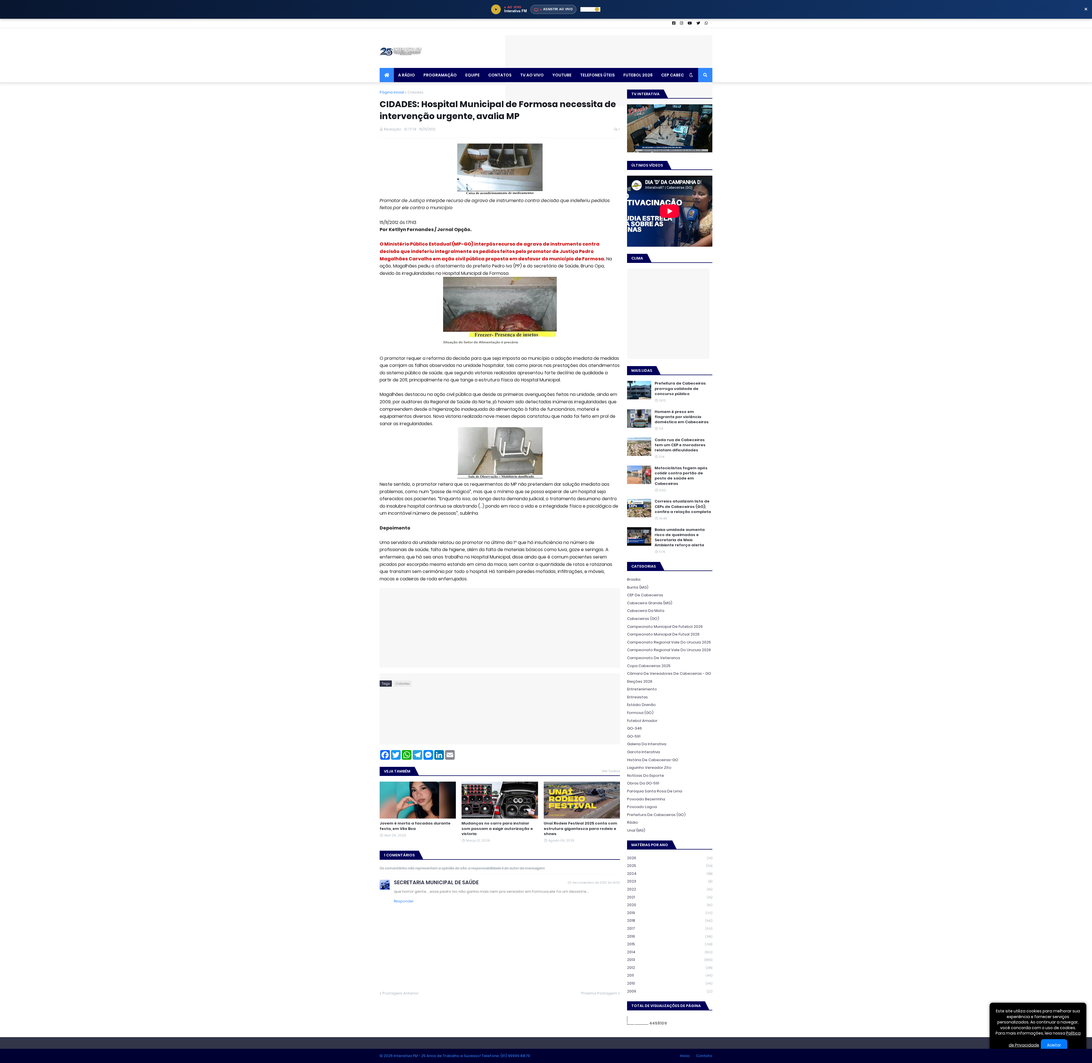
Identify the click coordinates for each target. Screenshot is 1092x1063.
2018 (669, 920)
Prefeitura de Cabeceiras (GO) (656, 814)
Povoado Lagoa (642, 806)
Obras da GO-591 (643, 783)
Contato (704, 1055)
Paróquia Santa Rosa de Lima (654, 791)
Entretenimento (642, 689)
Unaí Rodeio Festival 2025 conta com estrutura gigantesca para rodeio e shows (580, 828)
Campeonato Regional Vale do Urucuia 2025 (669, 642)
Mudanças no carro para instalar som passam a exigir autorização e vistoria (497, 828)
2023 (669, 881)
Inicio (685, 1055)
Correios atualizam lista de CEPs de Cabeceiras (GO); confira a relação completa (683, 506)
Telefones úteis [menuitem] (597, 75)
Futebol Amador (642, 720)
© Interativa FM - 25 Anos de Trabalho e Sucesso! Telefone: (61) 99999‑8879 (455, 1055)
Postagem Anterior (400, 993)
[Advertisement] (608, 48)
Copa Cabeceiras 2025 (649, 665)
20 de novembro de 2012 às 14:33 (593, 882)
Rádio (632, 822)
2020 (669, 905)
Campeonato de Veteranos (653, 658)
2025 (669, 865)
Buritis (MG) (637, 587)
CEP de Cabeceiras (645, 595)
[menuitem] (387, 75)
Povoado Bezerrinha (646, 799)
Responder (404, 901)
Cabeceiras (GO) (643, 618)
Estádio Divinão (641, 704)
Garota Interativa (643, 752)
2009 (669, 991)
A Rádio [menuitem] (406, 75)
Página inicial (392, 92)
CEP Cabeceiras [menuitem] (678, 75)
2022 (669, 889)
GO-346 (634, 728)
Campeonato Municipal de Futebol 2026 (665, 626)
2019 (669, 912)
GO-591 (633, 736)
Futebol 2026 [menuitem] (638, 75)
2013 (669, 959)
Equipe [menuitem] (472, 75)
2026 (669, 858)
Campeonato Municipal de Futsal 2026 (663, 634)
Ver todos (611, 771)
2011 (669, 975)
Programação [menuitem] (440, 75)
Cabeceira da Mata (645, 610)
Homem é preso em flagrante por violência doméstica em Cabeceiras (682, 417)
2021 (669, 897)
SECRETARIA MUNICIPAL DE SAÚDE (436, 882)
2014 (669, 952)
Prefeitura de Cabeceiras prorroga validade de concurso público (680, 388)
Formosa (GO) (640, 712)
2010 (669, 983)
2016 (669, 936)
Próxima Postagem (599, 993)
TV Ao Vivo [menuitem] (532, 75)
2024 (669, 873)
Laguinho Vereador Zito (649, 767)
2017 (669, 928)
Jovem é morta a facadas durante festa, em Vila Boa (415, 826)
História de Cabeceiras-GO (652, 760)
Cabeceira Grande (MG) (649, 603)
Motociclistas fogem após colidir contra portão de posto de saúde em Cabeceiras (681, 476)
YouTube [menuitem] (562, 75)
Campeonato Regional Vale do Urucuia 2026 (669, 650)
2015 (669, 944)
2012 (669, 967)
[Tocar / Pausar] (496, 9)
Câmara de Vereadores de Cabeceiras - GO (669, 673)
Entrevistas (637, 697)
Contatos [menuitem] (500, 75)
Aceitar (1054, 1045)
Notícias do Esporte (645, 775)
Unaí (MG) (636, 830)
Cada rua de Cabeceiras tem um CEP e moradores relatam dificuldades (680, 445)
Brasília (633, 579)
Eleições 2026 (639, 681)
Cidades (415, 92)
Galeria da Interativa (646, 744)
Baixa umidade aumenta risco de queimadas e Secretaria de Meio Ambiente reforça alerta (680, 537)
